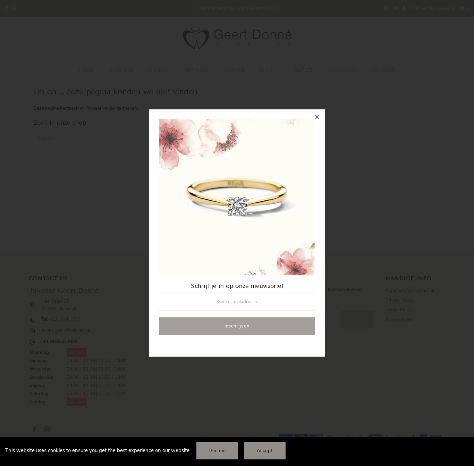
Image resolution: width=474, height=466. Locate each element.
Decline (217, 451)
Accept (265, 451)
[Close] (317, 117)
